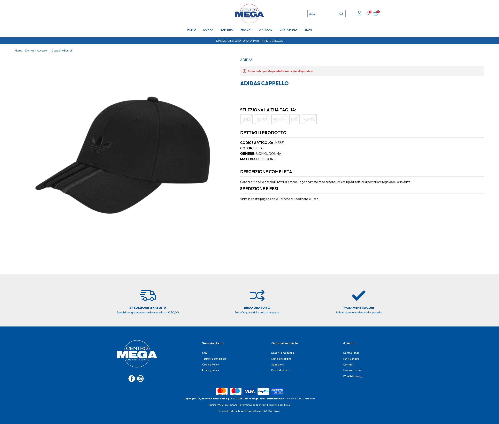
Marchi (246, 29)
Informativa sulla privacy (253, 404)
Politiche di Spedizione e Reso (299, 199)
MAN (294, 119)
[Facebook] (131, 378)
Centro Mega (351, 353)
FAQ (204, 353)
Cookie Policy (210, 364)
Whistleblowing (352, 376)
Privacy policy (210, 370)
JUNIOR (262, 119)
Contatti (348, 364)
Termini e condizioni (214, 358)
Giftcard (265, 29)
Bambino (227, 29)
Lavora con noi (352, 370)
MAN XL (309, 119)
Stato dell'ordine (281, 358)
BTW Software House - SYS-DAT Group (259, 411)
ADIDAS (246, 60)
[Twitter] (140, 378)
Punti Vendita (351, 358)
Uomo (191, 29)
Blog (308, 29)
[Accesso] (359, 13)
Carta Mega (288, 29)
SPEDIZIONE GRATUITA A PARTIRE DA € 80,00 (249, 41)
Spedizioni (277, 364)
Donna (208, 29)
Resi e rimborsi (280, 370)
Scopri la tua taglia (282, 353)
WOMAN (279, 119)
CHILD (246, 119)
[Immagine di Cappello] (123, 155)
